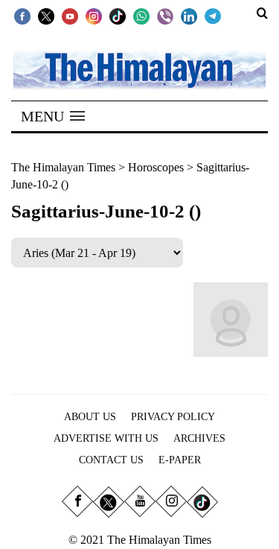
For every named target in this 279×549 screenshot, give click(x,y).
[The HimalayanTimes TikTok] (117, 15)
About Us (90, 416)
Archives (199, 438)
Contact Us (111, 460)
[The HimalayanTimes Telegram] (212, 15)
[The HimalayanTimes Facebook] (22, 15)
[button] (52, 116)
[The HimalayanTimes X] (46, 15)
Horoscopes (156, 167)
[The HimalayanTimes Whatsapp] (141, 15)
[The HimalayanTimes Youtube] (70, 15)
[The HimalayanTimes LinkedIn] (189, 15)
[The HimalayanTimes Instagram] (93, 15)
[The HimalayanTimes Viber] (165, 15)
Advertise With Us (106, 438)
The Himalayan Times (63, 167)
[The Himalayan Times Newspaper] (139, 69)
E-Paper (179, 460)
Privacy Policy (173, 416)
